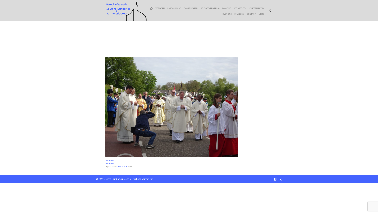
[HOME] (151, 8)
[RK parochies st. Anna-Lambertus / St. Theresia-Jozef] (126, 11)
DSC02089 (109, 163)
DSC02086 (109, 160)
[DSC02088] (189, 107)
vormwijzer (147, 179)
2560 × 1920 (122, 166)
